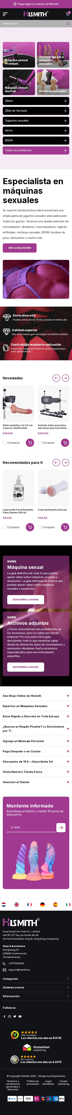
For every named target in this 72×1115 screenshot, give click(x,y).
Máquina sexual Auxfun (16, 89)
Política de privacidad (33, 1082)
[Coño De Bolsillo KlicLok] (53, 488)
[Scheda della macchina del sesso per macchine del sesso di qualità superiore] (53, 403)
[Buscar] (68, 23)
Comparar (13, 442)
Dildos (9, 100)
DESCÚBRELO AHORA (26, 667)
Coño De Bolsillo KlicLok (52, 509)
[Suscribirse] (61, 827)
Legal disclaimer (48, 1082)
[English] (16, 904)
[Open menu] (5, 14)
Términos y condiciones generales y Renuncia (13, 1085)
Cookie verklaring (63, 1082)
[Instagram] (9, 1017)
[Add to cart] (30, 443)
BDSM (9, 140)
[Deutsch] (42, 904)
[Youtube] (20, 1017)
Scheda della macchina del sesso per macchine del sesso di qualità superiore (52, 426)
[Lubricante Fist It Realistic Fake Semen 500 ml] (18, 488)
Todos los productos (18, 150)
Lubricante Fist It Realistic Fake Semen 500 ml (18, 511)
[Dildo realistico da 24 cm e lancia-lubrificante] (18, 403)
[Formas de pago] (12, 1099)
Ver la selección (19, 247)
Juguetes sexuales (17, 120)
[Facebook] (4, 1017)
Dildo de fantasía (16, 110)
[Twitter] (14, 1017)
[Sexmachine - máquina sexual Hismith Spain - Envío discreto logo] (36, 15)
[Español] (55, 904)
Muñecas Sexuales (53, 91)
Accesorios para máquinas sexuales (51, 60)
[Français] (29, 904)
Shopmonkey (57, 1076)
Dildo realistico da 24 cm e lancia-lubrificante (18, 426)
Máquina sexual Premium (16, 62)
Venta (9, 130)
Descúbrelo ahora (26, 599)
